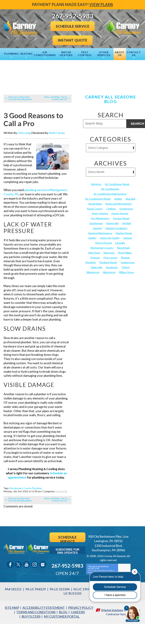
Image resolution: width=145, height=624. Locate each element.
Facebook (10, 564)
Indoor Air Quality (110, 237)
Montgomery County (20, 488)
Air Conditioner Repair (117, 184)
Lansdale (120, 242)
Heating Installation (116, 228)
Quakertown (128, 262)
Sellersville (96, 267)
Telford (125, 267)
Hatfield (126, 223)
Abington (96, 184)
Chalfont (111, 208)
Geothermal (96, 223)
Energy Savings (120, 213)
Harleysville (112, 223)
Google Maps (42, 564)
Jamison (127, 237)
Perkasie (95, 257)
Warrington (109, 272)
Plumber (125, 257)
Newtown (109, 252)
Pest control (110, 257)
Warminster (92, 272)
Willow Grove (126, 272)
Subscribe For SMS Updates (67, 551)
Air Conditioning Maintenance (110, 193)
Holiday (92, 237)
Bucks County (95, 208)
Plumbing (37, 488)
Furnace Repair (121, 218)
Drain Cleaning (100, 213)
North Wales (125, 252)
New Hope (94, 252)
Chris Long (24, 132)
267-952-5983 (67, 566)
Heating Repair (124, 233)
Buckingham (95, 203)
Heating (97, 228)
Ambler (118, 198)
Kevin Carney (57, 132)
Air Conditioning (110, 188)
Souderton (112, 267)
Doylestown (126, 208)
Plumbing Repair (108, 262)
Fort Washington (100, 218)
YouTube (26, 564)
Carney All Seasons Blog (110, 99)
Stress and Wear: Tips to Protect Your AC (55, 98)
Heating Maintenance (100, 233)
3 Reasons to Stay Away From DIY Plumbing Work (20, 98)
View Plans (101, 4)
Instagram (34, 564)
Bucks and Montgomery (119, 203)
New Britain (123, 247)
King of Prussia (103, 242)
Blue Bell (130, 198)
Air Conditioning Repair (98, 198)
